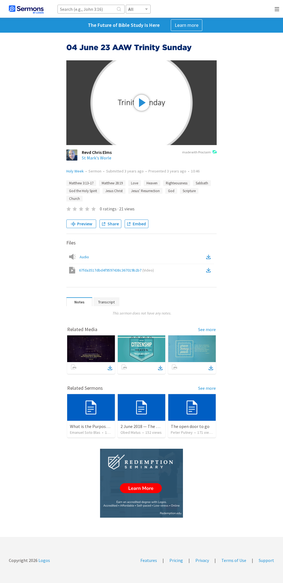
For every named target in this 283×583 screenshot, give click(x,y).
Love (134, 183)
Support (266, 560)
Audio (84, 256)
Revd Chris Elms (97, 152)
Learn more (186, 25)
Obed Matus (130, 432)
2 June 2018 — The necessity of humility (157, 426)
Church (74, 198)
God (171, 191)
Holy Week (75, 171)
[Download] (110, 368)
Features (148, 560)
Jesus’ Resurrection (145, 191)
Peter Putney (182, 432)
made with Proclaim (196, 152)
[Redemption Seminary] (141, 483)
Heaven (152, 183)
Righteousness (176, 183)
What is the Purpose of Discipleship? (104, 426)
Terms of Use (233, 560)
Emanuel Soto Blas (85, 432)
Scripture (189, 191)
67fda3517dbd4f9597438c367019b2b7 (116, 270)
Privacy (202, 560)
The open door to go (190, 426)
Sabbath (202, 183)
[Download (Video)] (209, 270)
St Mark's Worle (96, 158)
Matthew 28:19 (112, 183)
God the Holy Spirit (83, 191)
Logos (44, 560)
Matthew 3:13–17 (81, 183)
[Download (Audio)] (209, 257)
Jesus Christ (114, 191)
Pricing (176, 560)
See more (207, 329)
